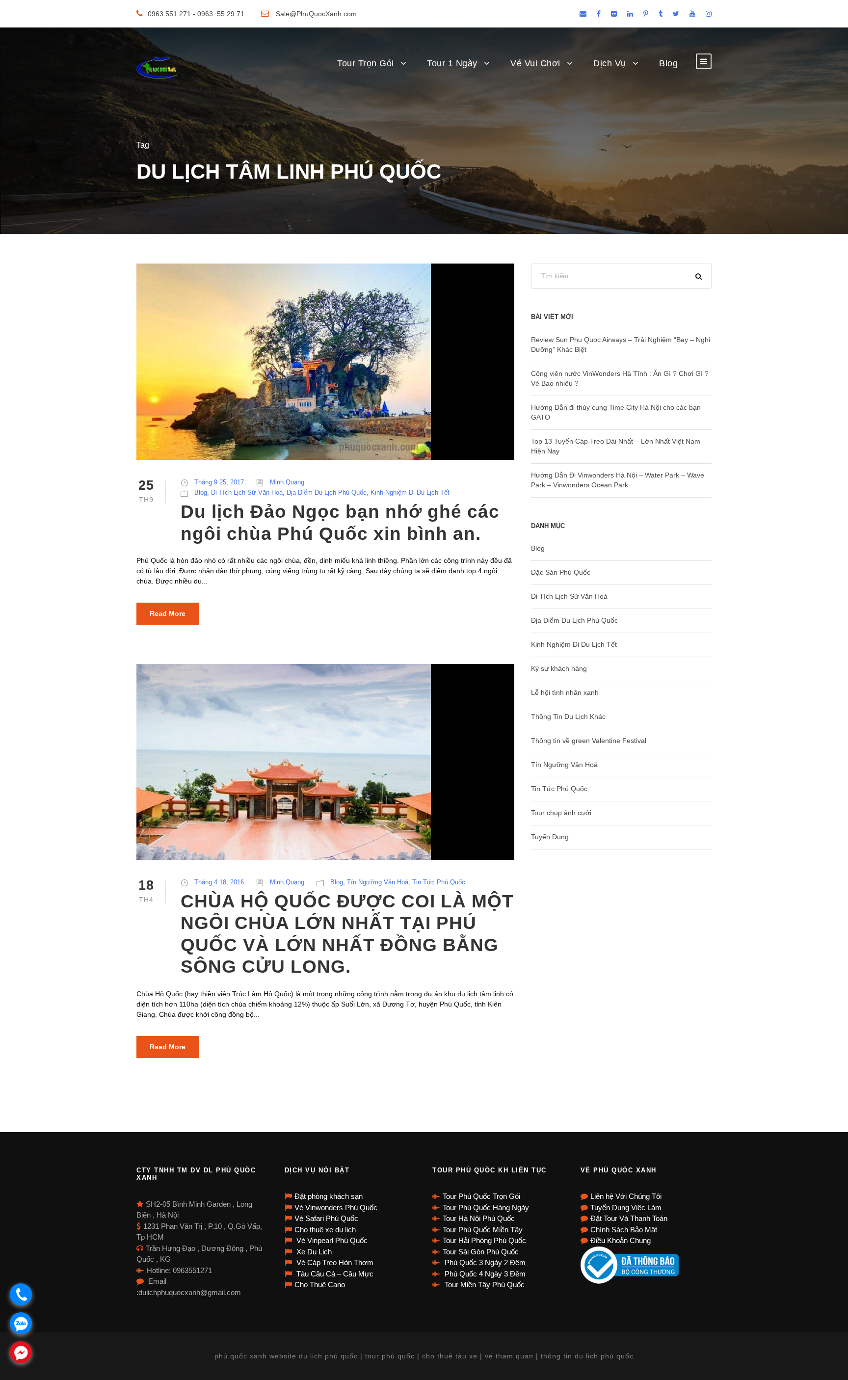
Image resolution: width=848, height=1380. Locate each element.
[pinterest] (645, 14)
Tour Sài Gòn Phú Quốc (481, 1251)
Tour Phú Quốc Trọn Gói (481, 1196)
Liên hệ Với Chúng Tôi (626, 1196)
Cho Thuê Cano (319, 1284)
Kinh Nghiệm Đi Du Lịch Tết (410, 492)
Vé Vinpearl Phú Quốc (331, 1240)
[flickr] (614, 14)
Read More (168, 613)
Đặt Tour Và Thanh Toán (628, 1218)
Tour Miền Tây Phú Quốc (484, 1284)
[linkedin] (630, 14)
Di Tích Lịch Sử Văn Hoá (247, 492)
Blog (668, 63)
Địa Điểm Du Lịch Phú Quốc (327, 492)
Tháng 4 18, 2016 (219, 882)
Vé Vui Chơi (535, 63)
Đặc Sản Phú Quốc (560, 572)
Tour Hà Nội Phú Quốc (479, 1218)
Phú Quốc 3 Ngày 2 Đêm (484, 1262)
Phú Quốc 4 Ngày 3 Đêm (484, 1274)
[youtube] (692, 14)
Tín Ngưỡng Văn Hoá (377, 882)
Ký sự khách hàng (559, 668)
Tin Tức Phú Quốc (438, 882)
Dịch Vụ (609, 63)
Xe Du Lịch (313, 1251)
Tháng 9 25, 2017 (219, 482)
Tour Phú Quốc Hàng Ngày (486, 1207)
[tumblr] (660, 14)
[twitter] (676, 14)
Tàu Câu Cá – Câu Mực (333, 1274)
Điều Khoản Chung (620, 1240)
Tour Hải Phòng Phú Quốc (484, 1240)
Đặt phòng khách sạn (328, 1196)
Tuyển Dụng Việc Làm (626, 1207)
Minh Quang (287, 482)
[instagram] (709, 14)
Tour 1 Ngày (452, 63)
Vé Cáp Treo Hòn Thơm (333, 1262)
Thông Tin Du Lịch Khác (568, 716)
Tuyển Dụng (550, 837)
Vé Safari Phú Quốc (326, 1218)
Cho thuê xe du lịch (325, 1229)
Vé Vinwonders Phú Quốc (335, 1207)
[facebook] (599, 14)
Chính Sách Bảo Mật (623, 1229)
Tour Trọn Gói (365, 63)
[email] (583, 14)
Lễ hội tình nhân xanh (565, 692)
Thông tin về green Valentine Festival (588, 740)
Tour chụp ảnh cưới (561, 813)
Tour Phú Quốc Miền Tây (483, 1229)
